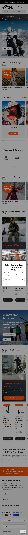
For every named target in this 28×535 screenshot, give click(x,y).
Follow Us (13, 2)
